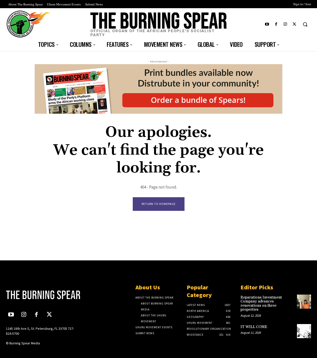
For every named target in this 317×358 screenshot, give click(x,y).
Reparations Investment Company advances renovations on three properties (261, 303)
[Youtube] (267, 24)
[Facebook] (276, 24)
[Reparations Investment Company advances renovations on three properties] (304, 302)
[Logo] (41, 295)
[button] (305, 24)
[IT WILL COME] (304, 331)
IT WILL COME (253, 327)
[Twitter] (294, 24)
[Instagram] (285, 24)
